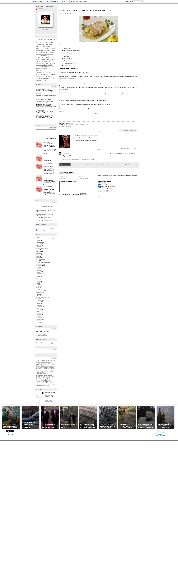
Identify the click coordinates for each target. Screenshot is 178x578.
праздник (38, 66)
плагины (39, 281)
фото (53, 76)
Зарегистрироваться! (41, 335)
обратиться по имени (93, 135)
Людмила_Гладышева (41, 375)
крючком (39, 319)
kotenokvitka (51, 367)
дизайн (41, 50)
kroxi (37, 368)
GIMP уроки (39, 253)
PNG (37, 39)
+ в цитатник (79, 13)
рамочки (39, 273)
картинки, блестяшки (41, 297)
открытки (39, 270)
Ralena (48, 366)
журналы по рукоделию (42, 262)
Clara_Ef (38, 362)
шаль (49, 78)
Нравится (125, 130)
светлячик (36, 9)
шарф (52, 78)
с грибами (39, 306)
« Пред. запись (89, 164)
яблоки (76, 124)
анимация (51, 39)
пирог (50, 65)
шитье (42, 80)
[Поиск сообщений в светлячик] (52, 228)
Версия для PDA (160, 432)
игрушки (39, 294)
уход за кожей (40, 76)
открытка (51, 63)
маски (38, 276)
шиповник (38, 80)
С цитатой (128, 148)
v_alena (38, 369)
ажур (46, 39)
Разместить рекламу (160, 435)
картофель (45, 54)
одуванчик (42, 63)
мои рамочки (41, 59)
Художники (39, 245)
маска (42, 57)
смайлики (74, 181)
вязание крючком (43, 46)
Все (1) (54, 349)
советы (49, 73)
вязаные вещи (39, 351)
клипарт (50, 54)
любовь (38, 57)
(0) (49, 89)
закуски (39, 303)
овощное (39, 313)
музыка (44, 61)
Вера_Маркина (52, 369)
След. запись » (106, 164)
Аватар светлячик (45, 20)
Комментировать (65, 164)
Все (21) (54, 202)
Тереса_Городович (41, 382)
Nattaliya (38, 366)
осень (46, 63)
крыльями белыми (41, 218)
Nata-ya (47, 364)
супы (38, 311)
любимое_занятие (41, 384)
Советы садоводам (41, 243)
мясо (38, 308)
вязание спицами (43, 48)
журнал (53, 50)
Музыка (38, 257)
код (40, 56)
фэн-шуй (38, 254)
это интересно (39, 291)
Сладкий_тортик (40, 381)
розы (49, 68)
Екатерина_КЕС (40, 372)
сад (41, 71)
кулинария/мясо (69, 123)
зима (37, 54)
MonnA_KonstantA (40, 364)
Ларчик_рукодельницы (42, 373)
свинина (71, 124)
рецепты (44, 69)
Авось (73, 1)
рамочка (50, 67)
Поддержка (127, 1)
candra (52, 366)
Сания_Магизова (40, 380)
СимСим (47, 380)
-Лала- (37, 360)
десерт (37, 50)
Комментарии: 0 (47, 212)
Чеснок (43, 39)
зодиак (37, 250)
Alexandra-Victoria (44, 360)
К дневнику (98, 164)
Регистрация (51, 1)
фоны (49, 76)
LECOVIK (43, 363)
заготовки (39, 52)
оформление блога (41, 65)
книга (37, 56)
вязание (49, 44)
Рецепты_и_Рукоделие (47, 379)
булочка (46, 42)
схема (43, 75)
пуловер (44, 67)
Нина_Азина (39, 377)
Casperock (52, 360)
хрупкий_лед (48, 385)
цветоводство (39, 259)
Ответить (123, 148)
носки (38, 322)
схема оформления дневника (44, 239)
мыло (38, 295)
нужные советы (40, 264)
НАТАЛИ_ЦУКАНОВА (41, 376)
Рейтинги (66, 1)
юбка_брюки (47, 80)
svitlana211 (52, 368)
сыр (47, 74)
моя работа (50, 59)
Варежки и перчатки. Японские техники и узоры (44, 102)
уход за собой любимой (42, 275)
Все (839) (54, 329)
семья (37, 261)
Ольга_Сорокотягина (48, 377)
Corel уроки (39, 246)
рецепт (39, 69)
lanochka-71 (41, 368)
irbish (41, 367)
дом (46, 50)
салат (45, 71)
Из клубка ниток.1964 (41, 89)
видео (50, 42)
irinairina (45, 367)
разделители (40, 242)
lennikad (47, 368)
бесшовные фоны (40, 40)
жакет (48, 50)
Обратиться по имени (88, 159)
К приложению (52, 127)
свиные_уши (50, 70)
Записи (37, 6)
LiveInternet (38, 2)
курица (50, 56)
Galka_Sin (43, 362)
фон (45, 76)
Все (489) (54, 86)
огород (38, 63)
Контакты (160, 434)
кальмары (40, 54)
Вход (57, 1)
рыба (37, 71)
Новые (135, 164)
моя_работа (38, 61)
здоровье (50, 52)
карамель (82, 124)
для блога (38, 237)
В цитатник (134, 148)
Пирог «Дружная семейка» (43, 115)
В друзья (47, 29)
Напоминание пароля (83, 178)
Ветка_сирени (39, 371)
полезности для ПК (41, 248)
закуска (44, 52)
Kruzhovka (38, 363)
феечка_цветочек (40, 385)
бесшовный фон (40, 42)
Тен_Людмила (48, 381)
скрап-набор (40, 286)
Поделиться (133, 130)
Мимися (50, 375)
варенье (39, 314)
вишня (37, 44)
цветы (44, 78)
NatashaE (52, 364)
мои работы (39, 265)
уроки (53, 75)
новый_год (50, 61)
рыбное (39, 309)
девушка (52, 48)
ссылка (92, 137)
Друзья (42, 6)
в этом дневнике (41, 230)
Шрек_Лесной (49, 382)
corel (40, 39)
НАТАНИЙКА (50, 376)
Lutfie (51, 363)
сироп (45, 72)
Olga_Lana (43, 366)
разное (38, 256)
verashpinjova (43, 369)
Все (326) (54, 358)
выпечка (42, 44)
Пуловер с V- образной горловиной (45, 95)
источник (61, 111)
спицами (39, 317)
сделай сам (40, 72)
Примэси (38, 379)
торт (50, 74)
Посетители (48, 400)
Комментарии (49, 6)
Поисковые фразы (49, 401)
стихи (38, 75)
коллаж (44, 56)
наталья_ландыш (50, 384)
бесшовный (47, 40)
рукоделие (52, 68)
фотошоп (39, 78)
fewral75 (38, 367)
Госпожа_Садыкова (49, 371)
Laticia (48, 363)
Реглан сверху (40, 110)
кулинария (38, 298)
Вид (129, 2)
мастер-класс (49, 57)
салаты (39, 302)
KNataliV (48, 362)
